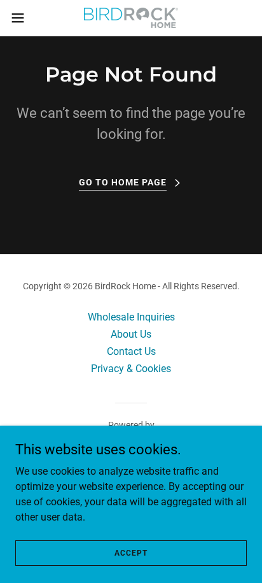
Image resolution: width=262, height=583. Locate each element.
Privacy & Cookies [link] (131, 369)
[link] (131, 18)
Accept (131, 552)
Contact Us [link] (131, 351)
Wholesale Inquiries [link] (131, 317)
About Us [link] (131, 334)
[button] (24, 18)
